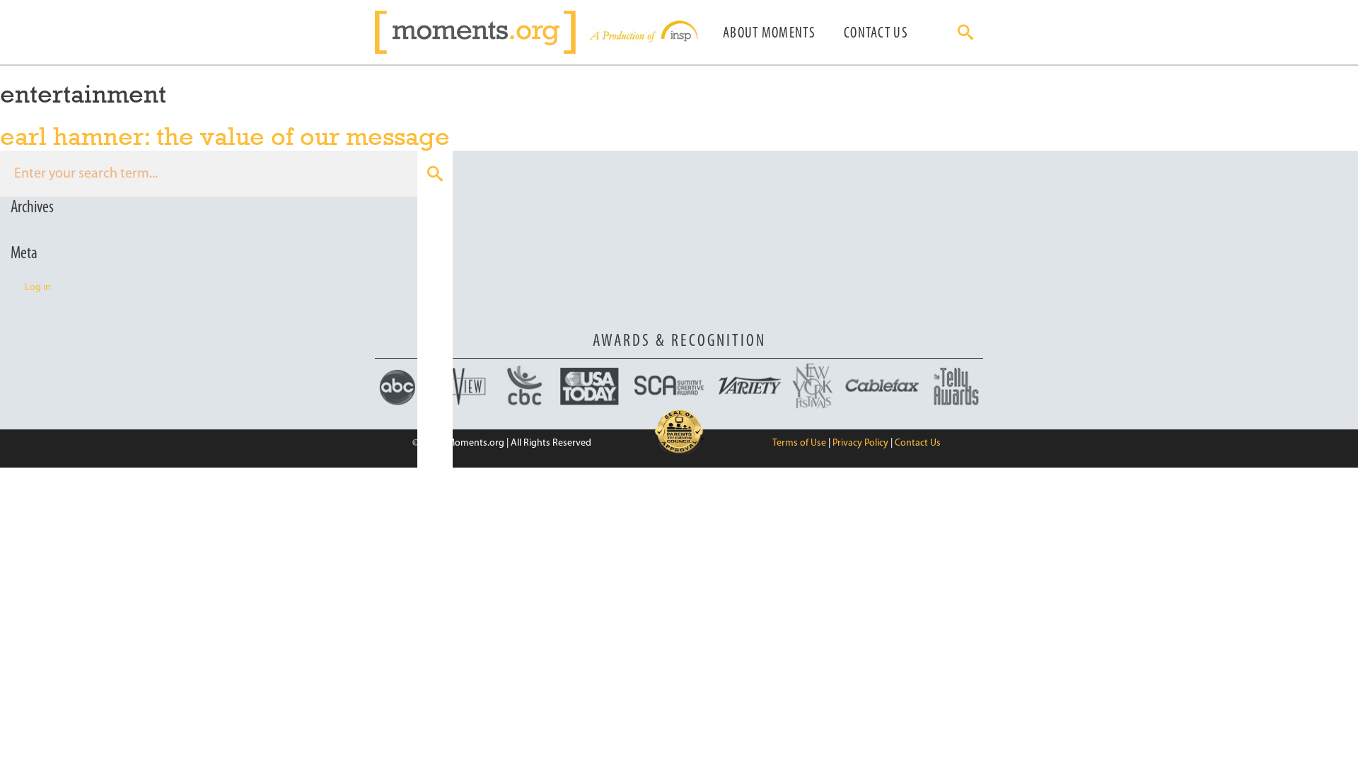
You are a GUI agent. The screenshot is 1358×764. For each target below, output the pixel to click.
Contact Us (876, 33)
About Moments (769, 33)
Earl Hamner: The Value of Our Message (225, 136)
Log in (38, 287)
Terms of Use (799, 443)
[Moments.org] (480, 32)
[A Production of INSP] (642, 32)
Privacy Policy (860, 443)
